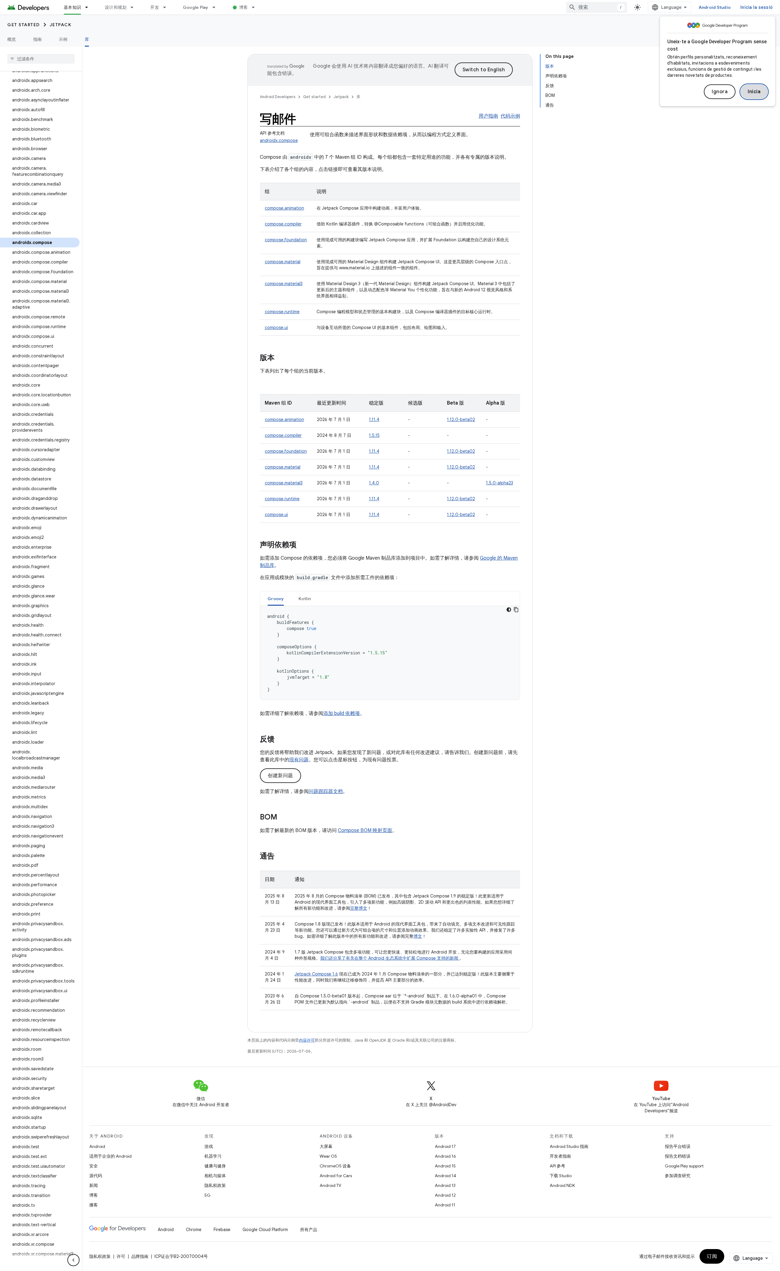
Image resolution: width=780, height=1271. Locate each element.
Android (97, 1146)
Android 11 (445, 1205)
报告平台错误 (677, 1146)
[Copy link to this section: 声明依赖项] (302, 545)
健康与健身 (215, 1166)
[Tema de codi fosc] (508, 609)
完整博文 (358, 908)
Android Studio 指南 (569, 1146)
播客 (93, 1205)
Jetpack (61, 24)
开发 (154, 7)
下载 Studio (561, 1175)
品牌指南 (139, 1256)
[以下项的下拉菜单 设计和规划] (134, 7)
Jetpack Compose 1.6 (316, 974)
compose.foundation (286, 240)
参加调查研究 (677, 1175)
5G (207, 1195)
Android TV (330, 1185)
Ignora (720, 92)
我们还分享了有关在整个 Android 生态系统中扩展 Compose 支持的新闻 (389, 958)
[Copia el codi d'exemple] (516, 609)
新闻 (93, 1185)
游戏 (208, 1146)
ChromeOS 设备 (335, 1166)
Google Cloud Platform (265, 1229)
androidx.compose (279, 140)
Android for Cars (336, 1175)
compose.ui (276, 327)
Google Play (195, 7)
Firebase (222, 1229)
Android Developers (277, 96)
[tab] (275, 598)
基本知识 (72, 7)
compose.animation (284, 208)
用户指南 (488, 116)
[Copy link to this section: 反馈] (281, 739)
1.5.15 (374, 435)
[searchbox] (41, 59)
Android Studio (715, 7)
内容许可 (307, 1040)
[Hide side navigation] (73, 1260)
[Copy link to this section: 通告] (281, 856)
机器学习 (213, 1156)
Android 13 (445, 1185)
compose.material (282, 261)
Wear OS (328, 1156)
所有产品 (308, 1229)
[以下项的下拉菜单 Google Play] (216, 7)
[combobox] (596, 7)
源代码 (95, 1175)
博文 (417, 936)
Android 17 (445, 1146)
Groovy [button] (276, 598)
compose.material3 (284, 283)
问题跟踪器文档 (326, 791)
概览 (11, 39)
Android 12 (445, 1195)
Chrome (193, 1229)
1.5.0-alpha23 (499, 483)
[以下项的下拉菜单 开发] (167, 7)
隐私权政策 (215, 1185)
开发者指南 (560, 1156)
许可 (121, 1256)
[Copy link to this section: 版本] (281, 358)
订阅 (712, 1256)
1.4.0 (374, 483)
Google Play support (684, 1166)
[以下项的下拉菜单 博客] (256, 7)
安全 (93, 1166)
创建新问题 (280, 776)
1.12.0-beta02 (461, 419)
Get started (23, 24)
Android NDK (562, 1185)
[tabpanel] (390, 653)
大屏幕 (326, 1146)
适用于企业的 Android (110, 1156)
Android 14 (445, 1175)
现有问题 (299, 760)
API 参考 (557, 1166)
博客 (243, 7)
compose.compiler (283, 224)
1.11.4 (374, 419)
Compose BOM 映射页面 (365, 830)
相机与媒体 (215, 1175)
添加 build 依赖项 (341, 713)
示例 (63, 39)
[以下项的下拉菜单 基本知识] (89, 7)
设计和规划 (115, 7)
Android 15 (445, 1166)
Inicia (754, 92)
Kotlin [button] (305, 598)
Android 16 (445, 1156)
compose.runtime (282, 311)
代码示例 (510, 116)
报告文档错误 (677, 1156)
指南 (37, 39)
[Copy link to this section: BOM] (283, 817)
